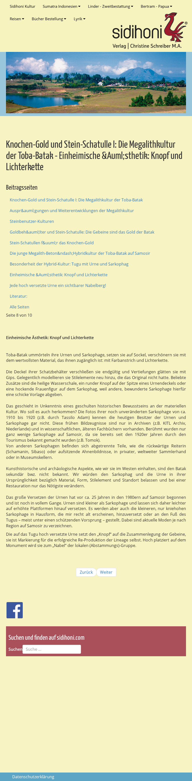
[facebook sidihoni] (12, 607)
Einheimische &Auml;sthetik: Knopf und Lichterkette (59, 274)
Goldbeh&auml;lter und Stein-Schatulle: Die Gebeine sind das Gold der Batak (82, 232)
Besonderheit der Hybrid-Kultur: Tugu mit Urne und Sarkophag (69, 264)
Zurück (86, 572)
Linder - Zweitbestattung (109, 6)
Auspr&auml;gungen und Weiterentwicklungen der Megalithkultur (72, 210)
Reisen (16, 18)
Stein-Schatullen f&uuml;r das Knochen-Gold (52, 243)
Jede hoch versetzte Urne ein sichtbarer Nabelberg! (58, 285)
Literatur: (18, 296)
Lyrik (78, 18)
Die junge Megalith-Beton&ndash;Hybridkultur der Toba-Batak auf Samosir (80, 253)
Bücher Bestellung (48, 18)
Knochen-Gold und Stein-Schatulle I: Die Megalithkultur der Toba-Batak (76, 200)
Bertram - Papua (155, 6)
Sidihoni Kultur (22, 6)
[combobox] (51, 649)
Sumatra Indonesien (60, 6)
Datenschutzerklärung (33, 777)
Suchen (15, 649)
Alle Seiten (19, 307)
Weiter (106, 572)
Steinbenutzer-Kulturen (32, 221)
